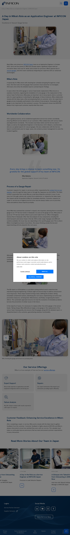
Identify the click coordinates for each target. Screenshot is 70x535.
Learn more (19, 266)
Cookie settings (25, 271)
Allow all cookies (35, 277)
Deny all (45, 271)
